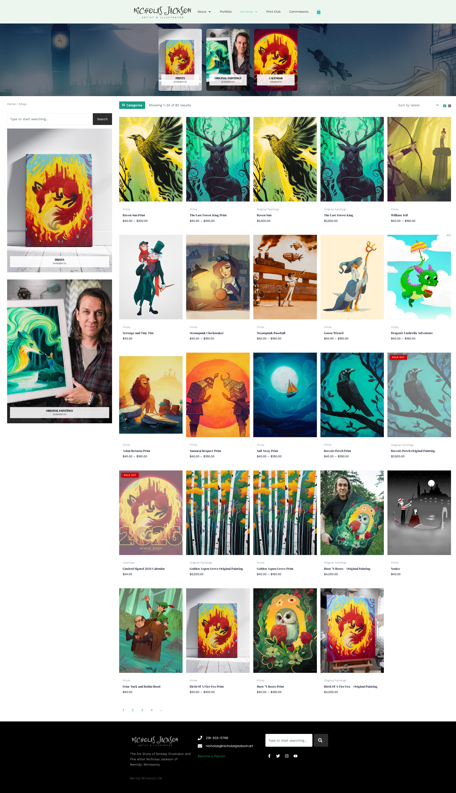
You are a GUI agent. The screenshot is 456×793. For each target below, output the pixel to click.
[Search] (321, 740)
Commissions (299, 11)
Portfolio (226, 11)
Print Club (273, 11)
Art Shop (246, 11)
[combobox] (49, 119)
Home (11, 104)
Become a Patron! (211, 756)
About (202, 11)
